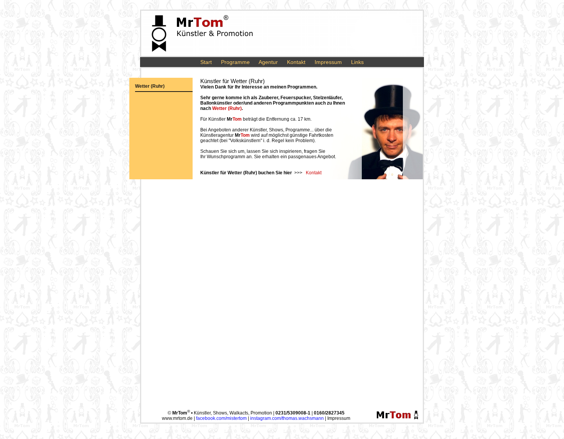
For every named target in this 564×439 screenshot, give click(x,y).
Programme (235, 62)
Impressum (328, 62)
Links (357, 62)
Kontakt (296, 62)
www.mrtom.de (177, 418)
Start (206, 62)
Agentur (268, 62)
